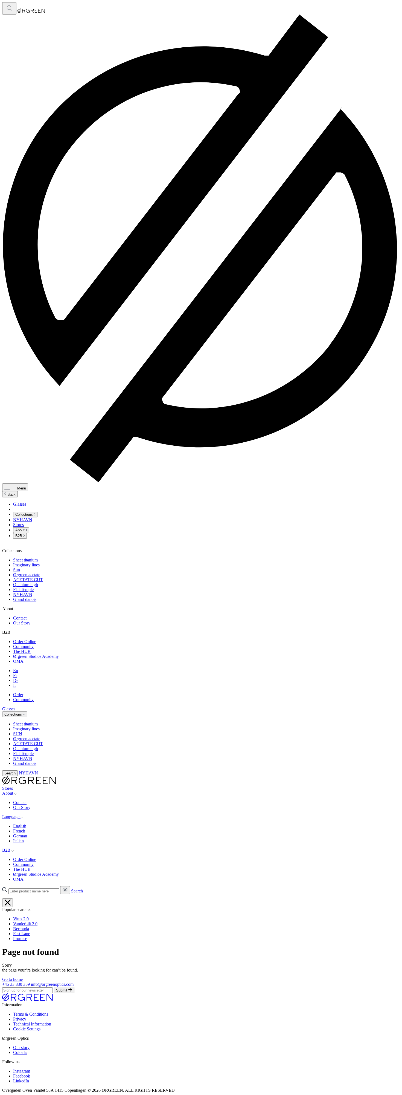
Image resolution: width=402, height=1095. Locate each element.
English (19, 826)
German (20, 836)
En (15, 670)
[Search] (9, 8)
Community (23, 646)
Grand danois (24, 599)
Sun (16, 569)
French (19, 831)
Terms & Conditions (30, 1014)
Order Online (24, 641)
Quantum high (25, 584)
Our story (21, 1047)
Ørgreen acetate (26, 574)
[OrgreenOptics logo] (29, 783)
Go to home (12, 979)
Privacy (19, 1019)
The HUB (22, 651)
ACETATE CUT (28, 579)
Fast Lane (21, 933)
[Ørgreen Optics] (27, 1000)
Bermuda (21, 928)
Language (11, 816)
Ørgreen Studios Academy (36, 656)
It (14, 685)
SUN (17, 733)
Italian (18, 840)
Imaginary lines (26, 565)
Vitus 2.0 (21, 919)
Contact (20, 618)
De (15, 680)
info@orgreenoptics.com (52, 984)
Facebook (21, 1076)
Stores (18, 524)
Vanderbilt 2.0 (25, 923)
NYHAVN (22, 519)
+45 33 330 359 (16, 984)
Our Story (21, 623)
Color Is (20, 1052)
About (20, 530)
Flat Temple (23, 589)
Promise (20, 938)
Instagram (21, 1071)
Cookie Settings (26, 1029)
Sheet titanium (25, 560)
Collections (24, 514)
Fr (15, 675)
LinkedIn (21, 1081)
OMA (18, 661)
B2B (19, 536)
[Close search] (7, 902)
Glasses (19, 504)
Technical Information (32, 1024)
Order (18, 694)
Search (10, 773)
